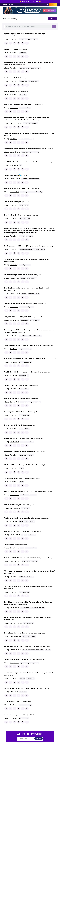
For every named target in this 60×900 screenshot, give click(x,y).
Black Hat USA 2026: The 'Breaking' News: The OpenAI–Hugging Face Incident (27, 619)
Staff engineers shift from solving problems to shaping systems (26, 148)
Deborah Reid (14, 192)
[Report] (23, 43)
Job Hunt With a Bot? (11, 49)
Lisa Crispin (13, 335)
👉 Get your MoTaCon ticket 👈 (30, 1)
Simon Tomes (14, 320)
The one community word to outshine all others (20, 659)
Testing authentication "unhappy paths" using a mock (22, 518)
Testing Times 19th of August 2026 (16, 385)
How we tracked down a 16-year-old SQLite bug (20, 531)
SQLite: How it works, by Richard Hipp (17, 505)
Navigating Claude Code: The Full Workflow (19, 438)
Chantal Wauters (15, 561)
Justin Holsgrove (15, 636)
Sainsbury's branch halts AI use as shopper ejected (21, 412)
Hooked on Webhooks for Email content (17, 633)
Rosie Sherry (14, 39)
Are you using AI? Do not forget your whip (18, 317)
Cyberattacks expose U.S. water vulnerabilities (20, 452)
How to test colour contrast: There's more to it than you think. (25, 359)
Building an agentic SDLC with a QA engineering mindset (23, 246)
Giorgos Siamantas (16, 123)
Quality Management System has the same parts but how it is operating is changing (28, 64)
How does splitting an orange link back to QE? (19, 188)
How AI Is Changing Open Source (15, 215)
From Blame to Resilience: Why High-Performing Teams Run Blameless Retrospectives (28, 603)
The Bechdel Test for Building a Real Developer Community (24, 465)
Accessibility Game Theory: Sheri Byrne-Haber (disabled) (23, 345)
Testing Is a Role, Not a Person (14, 78)
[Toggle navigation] (47, 4)
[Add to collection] (18, 43)
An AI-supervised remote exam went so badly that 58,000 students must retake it (28, 588)
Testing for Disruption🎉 (12, 175)
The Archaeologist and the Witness (16, 303)
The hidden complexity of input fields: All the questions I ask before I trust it (29, 133)
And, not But (8, 91)
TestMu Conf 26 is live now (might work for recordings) (23, 372)
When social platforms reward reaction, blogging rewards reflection (27, 259)
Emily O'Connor (15, 508)
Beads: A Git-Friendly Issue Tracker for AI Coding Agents (23, 491)
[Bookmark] (14, 43)
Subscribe (38, 738)
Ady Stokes (13, 139)
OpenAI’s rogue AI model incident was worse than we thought (24, 34)
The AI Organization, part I (13, 202)
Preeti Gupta (14, 165)
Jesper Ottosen (15, 152)
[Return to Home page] (8, 4)
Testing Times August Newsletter (15, 715)
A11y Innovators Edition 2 (13, 701)
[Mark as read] (10, 43)
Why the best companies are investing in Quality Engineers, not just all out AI (29, 571)
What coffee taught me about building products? (20, 275)
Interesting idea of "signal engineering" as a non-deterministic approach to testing (29, 331)
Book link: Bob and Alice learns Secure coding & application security (27, 288)
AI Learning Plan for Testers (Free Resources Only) (21, 688)
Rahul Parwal (14, 692)
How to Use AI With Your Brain (14, 425)
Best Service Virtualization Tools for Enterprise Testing (23, 558)
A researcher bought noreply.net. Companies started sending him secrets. (29, 673)
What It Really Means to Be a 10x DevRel (17, 478)
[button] (27, 43)
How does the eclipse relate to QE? (16, 398)
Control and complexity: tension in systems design (21, 104)
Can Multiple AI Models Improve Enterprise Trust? (21, 162)
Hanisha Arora (14, 278)
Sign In (54, 4)
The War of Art (9, 544)
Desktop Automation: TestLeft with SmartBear (20, 646)
